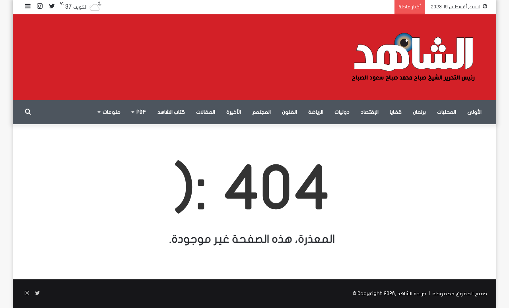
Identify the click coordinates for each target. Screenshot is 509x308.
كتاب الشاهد (171, 112)
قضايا (396, 112)
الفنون (289, 112)
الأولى (474, 112)
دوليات (342, 112)
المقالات (205, 112)
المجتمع (261, 112)
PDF (141, 112)
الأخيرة (233, 112)
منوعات (111, 112)
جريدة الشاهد (411, 293)
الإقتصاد (370, 112)
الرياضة (315, 112)
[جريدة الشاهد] (413, 57)
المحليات (446, 112)
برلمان (419, 112)
